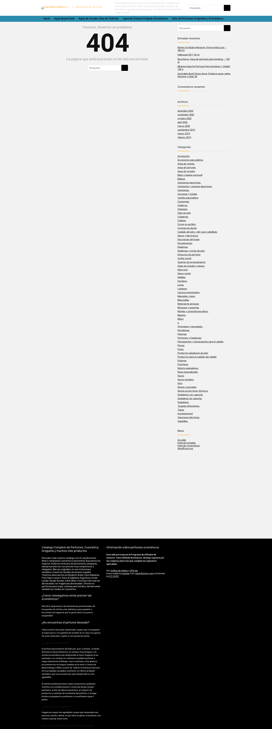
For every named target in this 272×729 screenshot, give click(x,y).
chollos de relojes (119, 570)
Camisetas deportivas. (189, 182)
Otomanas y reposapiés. (190, 326)
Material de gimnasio (188, 303)
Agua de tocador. (186, 171)
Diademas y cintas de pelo (191, 250)
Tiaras (181, 409)
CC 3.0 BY (114, 576)
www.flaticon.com (144, 573)
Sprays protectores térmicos (193, 391)
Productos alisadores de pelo (193, 353)
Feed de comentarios (189, 445)
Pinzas (181, 345)
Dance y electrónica (188, 235)
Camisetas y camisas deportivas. (195, 186)
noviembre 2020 (186, 114)
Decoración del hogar (189, 239)
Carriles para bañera (188, 197)
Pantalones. (184, 330)
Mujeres (182, 315)
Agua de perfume (64, 18)
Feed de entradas (187, 442)
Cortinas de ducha (187, 228)
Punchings (183, 364)
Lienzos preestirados (189, 292)
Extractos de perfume (189, 254)
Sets (180, 383)
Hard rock (183, 269)
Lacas (181, 284)
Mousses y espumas (188, 307)
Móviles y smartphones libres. (193, 311)
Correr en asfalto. (187, 224)
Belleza (181, 178)
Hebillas (182, 277)
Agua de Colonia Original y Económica (145, 18)
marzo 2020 (184, 126)
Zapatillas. (183, 421)
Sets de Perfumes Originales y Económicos (197, 18)
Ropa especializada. (188, 372)
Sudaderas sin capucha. (190, 398)
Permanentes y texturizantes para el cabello (201, 341)
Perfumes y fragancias (189, 337)
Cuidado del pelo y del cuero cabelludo (197, 231)
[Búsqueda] (227, 8)
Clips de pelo (184, 213)
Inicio (47, 18)
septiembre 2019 (186, 129)
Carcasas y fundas (187, 194)
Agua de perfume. (187, 167)
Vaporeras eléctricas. (189, 417)
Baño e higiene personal (190, 175)
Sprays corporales (187, 387)
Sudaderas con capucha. (190, 394)
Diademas (183, 247)
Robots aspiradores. (188, 368)
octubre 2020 (184, 118)
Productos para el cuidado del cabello (197, 356)
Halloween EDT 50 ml (188, 54)
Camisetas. (183, 190)
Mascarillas (183, 300)
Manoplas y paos (186, 296)
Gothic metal (184, 258)
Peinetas (182, 334)
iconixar (125, 573)
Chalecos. (183, 205)
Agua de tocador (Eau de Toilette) (99, 18)
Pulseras (182, 360)
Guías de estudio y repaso (191, 266)
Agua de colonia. (186, 163)
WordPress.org (185, 448)
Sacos (181, 375)
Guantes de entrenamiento (192, 262)
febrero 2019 (184, 137)
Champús (182, 209)
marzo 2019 (184, 133)
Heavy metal (184, 273)
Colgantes (183, 216)
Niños (181, 319)
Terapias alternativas (188, 406)
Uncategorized (185, 413)
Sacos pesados (186, 379)
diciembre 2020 (185, 110)
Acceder (182, 440)
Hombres (182, 281)
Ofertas (134, 570)
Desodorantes (185, 243)
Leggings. (182, 288)
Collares (182, 220)
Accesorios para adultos (190, 160)
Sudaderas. (183, 402)
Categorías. (184, 201)
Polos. (181, 349)
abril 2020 (182, 122)
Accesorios (184, 156)
